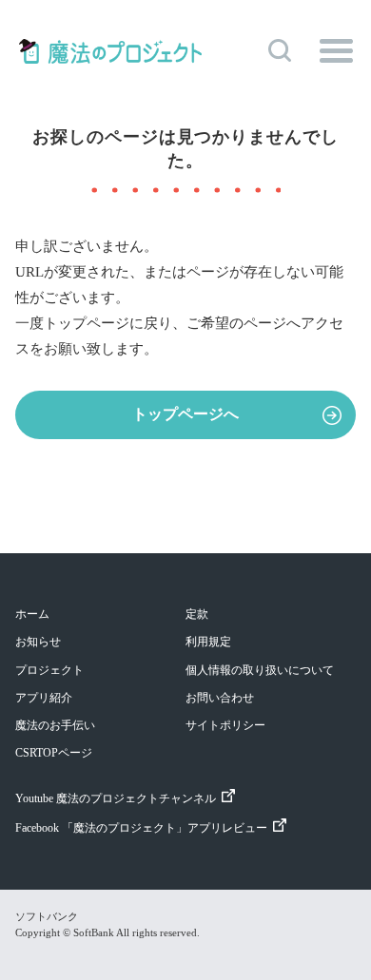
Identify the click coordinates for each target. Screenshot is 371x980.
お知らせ (38, 641)
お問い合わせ (220, 697)
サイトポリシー (225, 725)
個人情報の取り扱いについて (260, 670)
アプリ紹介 (43, 697)
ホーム (32, 614)
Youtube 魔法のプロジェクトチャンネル (115, 798)
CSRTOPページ (53, 752)
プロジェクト (49, 670)
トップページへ (185, 414)
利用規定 (208, 641)
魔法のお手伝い (55, 725)
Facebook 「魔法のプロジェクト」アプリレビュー (141, 828)
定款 (197, 614)
